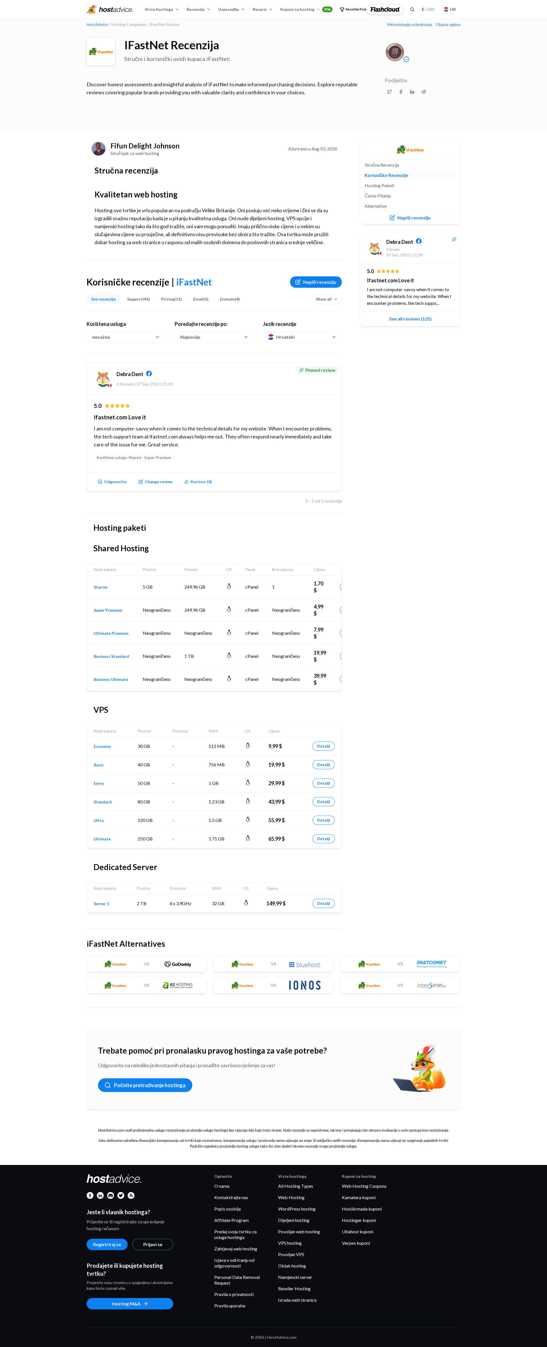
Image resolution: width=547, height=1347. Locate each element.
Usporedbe (228, 9)
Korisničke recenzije (386, 175)
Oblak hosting (292, 1265)
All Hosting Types (295, 1186)
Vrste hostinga (159, 9)
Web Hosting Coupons (364, 1186)
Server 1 (101, 903)
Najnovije (190, 337)
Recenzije (196, 9)
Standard (103, 802)
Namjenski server (295, 1277)
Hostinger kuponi (359, 1220)
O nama (221, 1186)
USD (428, 9)
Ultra (99, 820)
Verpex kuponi (356, 1243)
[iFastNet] (101, 51)
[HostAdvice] (110, 9)
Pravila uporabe (229, 1305)
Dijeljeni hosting (293, 1220)
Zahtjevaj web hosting (235, 1248)
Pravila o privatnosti (234, 1294)
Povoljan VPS (291, 1254)
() (201, 481)
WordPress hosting (297, 1208)
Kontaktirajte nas (231, 1197)
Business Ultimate (111, 679)
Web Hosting (291, 1197)
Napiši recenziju (319, 282)
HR (453, 9)
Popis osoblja (227, 1208)
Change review (158, 481)
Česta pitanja (378, 195)
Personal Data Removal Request (237, 1279)
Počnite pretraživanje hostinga (149, 1085)
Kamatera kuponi (358, 1197)
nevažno (101, 337)
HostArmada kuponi (362, 1208)
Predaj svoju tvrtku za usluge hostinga (235, 1234)
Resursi (260, 9)
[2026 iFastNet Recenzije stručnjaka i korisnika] (389, 91)
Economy (102, 746)
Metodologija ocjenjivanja (409, 24)
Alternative (376, 206)
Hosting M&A (126, 1303)
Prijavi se (152, 1244)
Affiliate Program (231, 1220)
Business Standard (111, 656)
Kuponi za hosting (305, 9)
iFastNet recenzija (171, 45)
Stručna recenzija (382, 165)
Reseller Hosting (294, 1288)
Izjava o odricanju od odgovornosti (234, 1262)
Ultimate (102, 839)
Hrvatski (285, 337)
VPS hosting (290, 1243)
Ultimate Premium (111, 633)
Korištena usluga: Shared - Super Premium (134, 457)
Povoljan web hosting (299, 1231)
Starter (101, 587)
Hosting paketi (379, 185)
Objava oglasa (448, 24)
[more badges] (406, 59)
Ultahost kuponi (357, 1231)
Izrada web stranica (297, 1300)
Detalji (323, 746)
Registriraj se (107, 1244)
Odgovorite (115, 481)
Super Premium (108, 610)
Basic (99, 765)
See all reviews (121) (410, 318)
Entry (99, 783)
